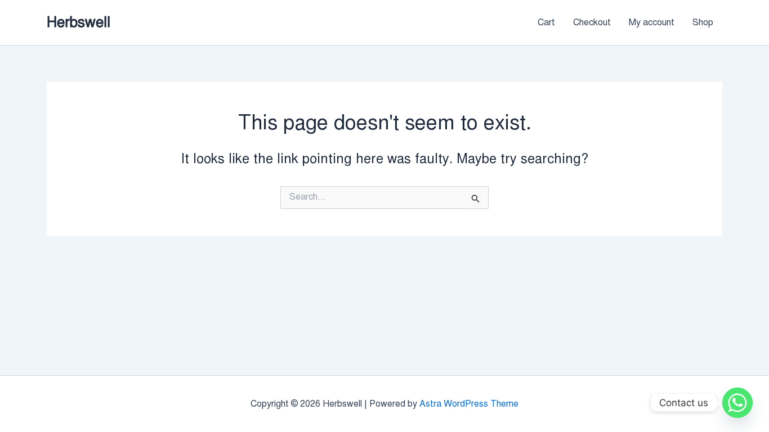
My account (651, 22)
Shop (702, 22)
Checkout (592, 22)
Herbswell (78, 22)
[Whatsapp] (737, 403)
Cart (546, 22)
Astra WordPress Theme (468, 404)
